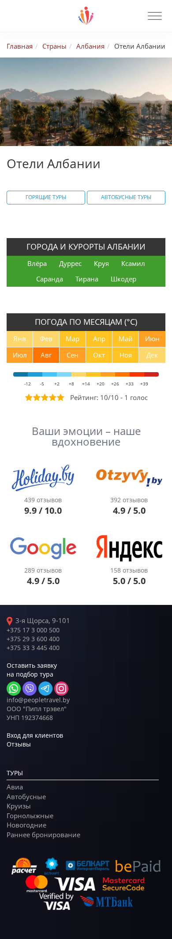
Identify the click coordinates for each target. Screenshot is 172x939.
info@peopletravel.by (38, 700)
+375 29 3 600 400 (33, 639)
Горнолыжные (30, 815)
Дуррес (70, 263)
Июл (20, 354)
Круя (101, 263)
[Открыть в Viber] (29, 688)
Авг (46, 354)
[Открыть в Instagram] (61, 688)
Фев (46, 338)
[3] (44, 397)
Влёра (37, 263)
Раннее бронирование (43, 834)
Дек (152, 354)
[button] (154, 16)
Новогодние (26, 824)
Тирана (86, 278)
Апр (99, 338)
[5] (60, 397)
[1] (28, 397)
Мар (72, 338)
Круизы (19, 805)
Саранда (49, 278)
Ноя (126, 354)
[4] (52, 397)
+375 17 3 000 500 (33, 630)
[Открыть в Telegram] (45, 688)
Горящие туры (46, 197)
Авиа (15, 786)
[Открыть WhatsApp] (14, 688)
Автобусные (26, 796)
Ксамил (133, 263)
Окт (99, 354)
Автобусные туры (126, 197)
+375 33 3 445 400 (33, 647)
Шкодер (123, 278)
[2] (36, 397)
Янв (19, 338)
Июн (152, 338)
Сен (73, 354)
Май (126, 338)
